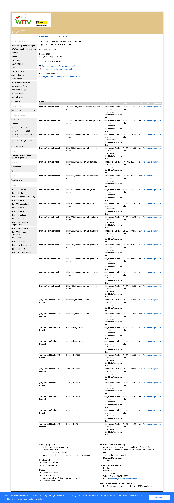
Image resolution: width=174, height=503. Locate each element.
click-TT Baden (17, 200)
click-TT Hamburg (18, 215)
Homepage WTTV (18, 189)
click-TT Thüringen (19, 249)
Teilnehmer (147, 106)
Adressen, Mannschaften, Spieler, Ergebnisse (21, 156)
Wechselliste (16, 167)
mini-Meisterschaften (20, 146)
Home (41, 36)
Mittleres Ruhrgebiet (19, 93)
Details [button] (41, 499)
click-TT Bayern (17, 207)
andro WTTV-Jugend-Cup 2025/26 (21, 135)
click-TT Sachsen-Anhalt (21, 245)
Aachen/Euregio (17, 75)
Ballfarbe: (46, 480)
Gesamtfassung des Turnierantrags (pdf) (58, 66)
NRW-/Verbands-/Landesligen (23, 49)
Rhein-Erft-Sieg (17, 71)
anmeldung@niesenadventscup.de (123, 478)
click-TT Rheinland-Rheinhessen (19, 233)
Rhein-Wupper (17, 64)
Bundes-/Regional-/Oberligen (23, 45)
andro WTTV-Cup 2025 (20, 127)
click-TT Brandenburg (20, 204)
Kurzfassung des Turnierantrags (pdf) (57, 69)
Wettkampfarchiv (18, 180)
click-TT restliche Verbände (22, 252)
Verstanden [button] (160, 497)
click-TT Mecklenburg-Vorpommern (20, 223)
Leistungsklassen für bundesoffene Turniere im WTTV (61, 76)
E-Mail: (106, 478)
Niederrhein (16, 56)
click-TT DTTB (17, 193)
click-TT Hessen (17, 219)
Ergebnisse (156, 106)
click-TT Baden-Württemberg (23, 196)
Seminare (15, 120)
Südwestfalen (17, 101)
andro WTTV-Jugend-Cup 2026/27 (21, 141)
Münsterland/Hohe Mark (21, 82)
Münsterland (16, 78)
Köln (13, 67)
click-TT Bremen (18, 211)
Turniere (14, 123)
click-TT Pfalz (16, 237)
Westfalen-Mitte (18, 97)
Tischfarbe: (46, 475)
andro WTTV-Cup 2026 (20, 131)
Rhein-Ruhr (16, 60)
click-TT (49, 36)
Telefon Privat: (109, 476)
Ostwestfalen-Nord (19, 86)
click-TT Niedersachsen (21, 228)
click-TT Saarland (18, 241)
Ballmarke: (46, 478)
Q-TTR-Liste (16, 170)
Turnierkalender (61, 36)
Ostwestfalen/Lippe (19, 90)
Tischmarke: (47, 472)
